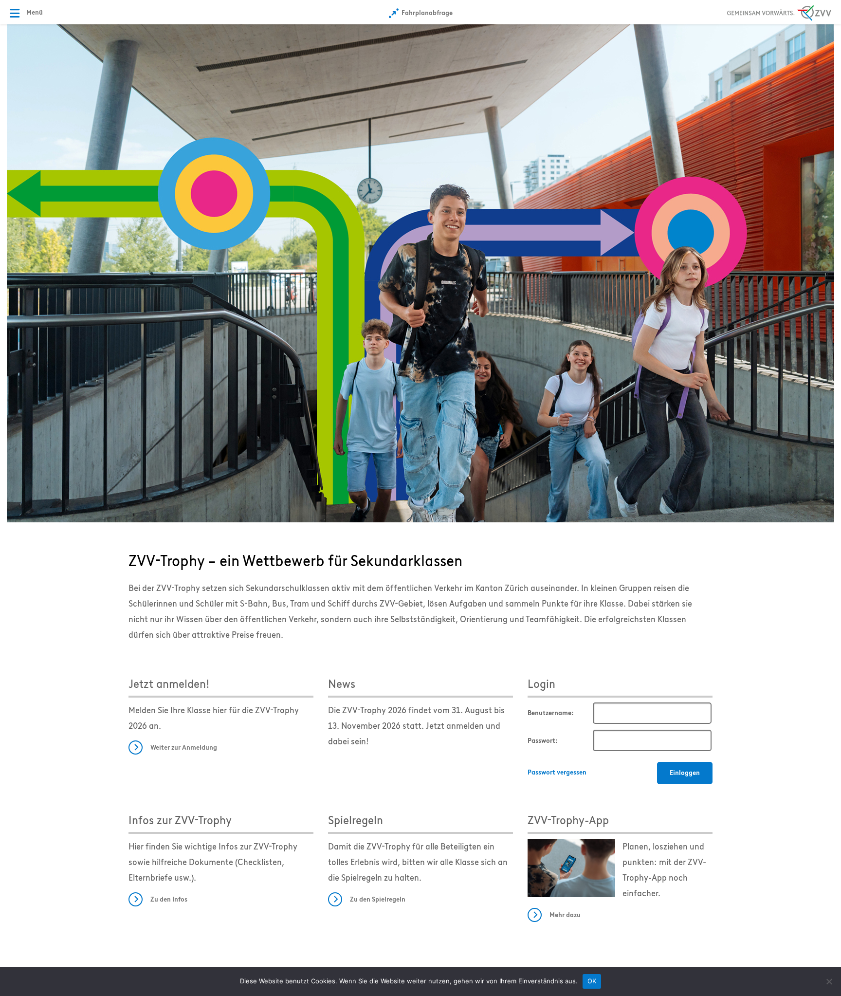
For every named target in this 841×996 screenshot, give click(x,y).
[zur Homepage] (420, 272)
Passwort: (543, 741)
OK (592, 981)
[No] (829, 981)
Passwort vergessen (557, 772)
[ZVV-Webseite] (779, 11)
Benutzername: (551, 713)
